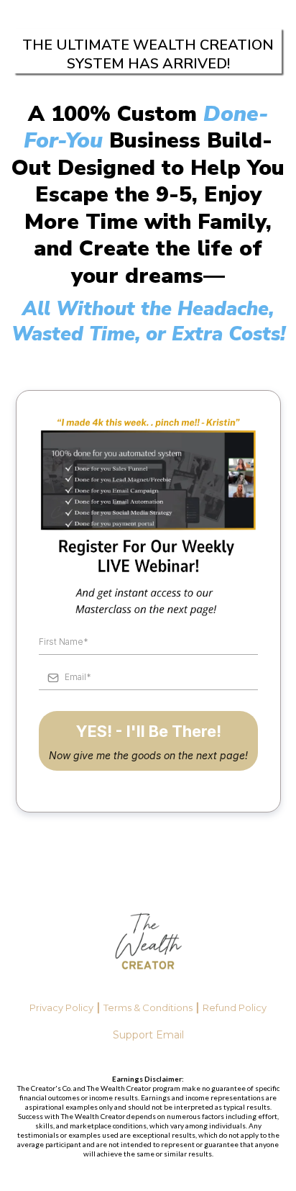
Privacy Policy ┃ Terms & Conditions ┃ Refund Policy (148, 1007)
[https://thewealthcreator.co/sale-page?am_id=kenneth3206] (148, 944)
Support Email (148, 1034)
